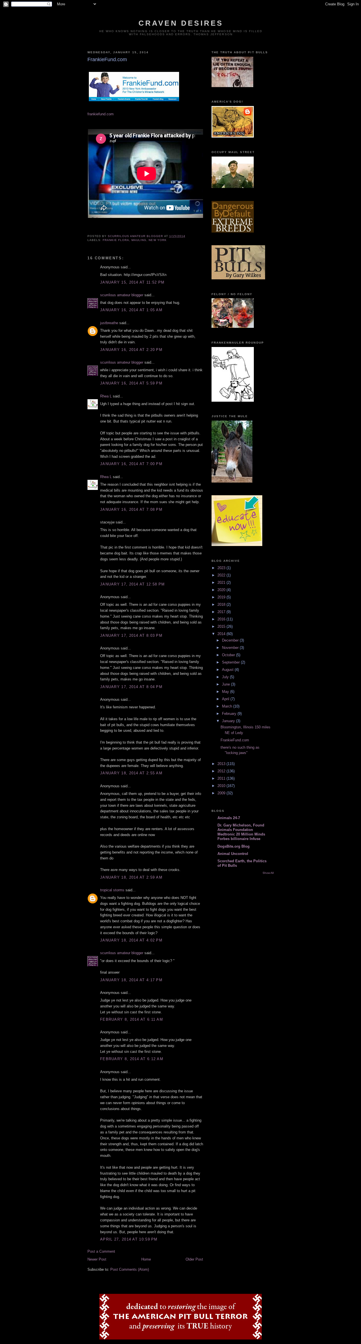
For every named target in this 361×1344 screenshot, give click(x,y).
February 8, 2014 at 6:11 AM (131, 1019)
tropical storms (112, 890)
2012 (221, 771)
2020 (221, 590)
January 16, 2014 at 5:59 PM (131, 383)
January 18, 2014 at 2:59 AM (131, 877)
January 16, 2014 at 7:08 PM (131, 509)
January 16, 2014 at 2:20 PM (131, 350)
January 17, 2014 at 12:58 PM (132, 584)
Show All (268, 872)
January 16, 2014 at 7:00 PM (131, 464)
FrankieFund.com (235, 740)
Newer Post (96, 1259)
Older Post (194, 1259)
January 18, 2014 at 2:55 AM (131, 773)
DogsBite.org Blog (233, 846)
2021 (221, 582)
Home (146, 1259)
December (231, 640)
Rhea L (106, 396)
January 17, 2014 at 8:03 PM (131, 635)
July (226, 677)
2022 (221, 575)
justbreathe (109, 323)
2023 (221, 568)
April (226, 699)
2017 (221, 612)
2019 (221, 597)
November (231, 648)
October (229, 655)
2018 (221, 604)
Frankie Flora (116, 240)
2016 (221, 619)
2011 (221, 778)
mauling (138, 240)
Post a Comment (101, 1251)
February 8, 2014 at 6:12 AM (131, 1059)
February (229, 713)
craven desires (180, 23)
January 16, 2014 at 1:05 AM (131, 310)
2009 (221, 793)
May (226, 691)
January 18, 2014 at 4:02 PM (131, 940)
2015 (221, 626)
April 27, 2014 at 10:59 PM (129, 1239)
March (227, 706)
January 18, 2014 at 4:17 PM (131, 980)
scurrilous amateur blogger (121, 295)
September (231, 662)
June (226, 684)
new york (157, 240)
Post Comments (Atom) (129, 1269)
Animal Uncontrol (232, 854)
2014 (221, 634)
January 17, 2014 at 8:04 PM (131, 687)
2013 (221, 764)
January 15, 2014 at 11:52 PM (132, 282)
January (229, 721)
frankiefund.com (100, 114)
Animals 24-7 (228, 818)
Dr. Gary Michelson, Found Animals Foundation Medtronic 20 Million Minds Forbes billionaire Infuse (241, 832)
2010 (221, 786)
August (228, 669)
